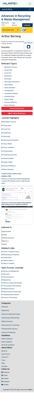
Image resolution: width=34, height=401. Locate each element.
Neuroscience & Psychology (10, 325)
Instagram (6, 381)
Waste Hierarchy (9, 105)
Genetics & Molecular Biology (10, 314)
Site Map (4, 366)
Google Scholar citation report (11, 174)
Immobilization (9, 90)
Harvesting (7, 79)
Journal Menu (6, 9)
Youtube (6, 385)
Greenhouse (8, 76)
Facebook (6, 372)
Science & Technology (8, 332)
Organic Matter (9, 99)
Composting (8, 70)
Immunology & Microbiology (10, 318)
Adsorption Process (10, 67)
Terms (3, 360)
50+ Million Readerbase (17, 113)
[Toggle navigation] (29, 4)
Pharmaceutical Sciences (9, 329)
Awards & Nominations (17, 108)
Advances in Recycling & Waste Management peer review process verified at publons (16, 203)
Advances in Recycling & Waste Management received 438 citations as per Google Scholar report (15, 181)
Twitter (5, 375)
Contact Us (4, 357)
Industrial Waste (9, 96)
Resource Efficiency (10, 102)
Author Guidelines (7, 339)
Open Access (5, 354)
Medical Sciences (7, 321)
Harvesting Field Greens (12, 82)
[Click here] (10, 3)
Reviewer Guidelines (8, 345)
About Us (4, 351)
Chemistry (4, 307)
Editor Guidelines (6, 342)
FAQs (3, 363)
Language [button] (26, 25)
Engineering (5, 310)
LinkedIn (6, 378)
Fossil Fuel (7, 73)
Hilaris (30, 389)
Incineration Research (11, 93)
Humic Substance (9, 88)
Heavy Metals (8, 85)
